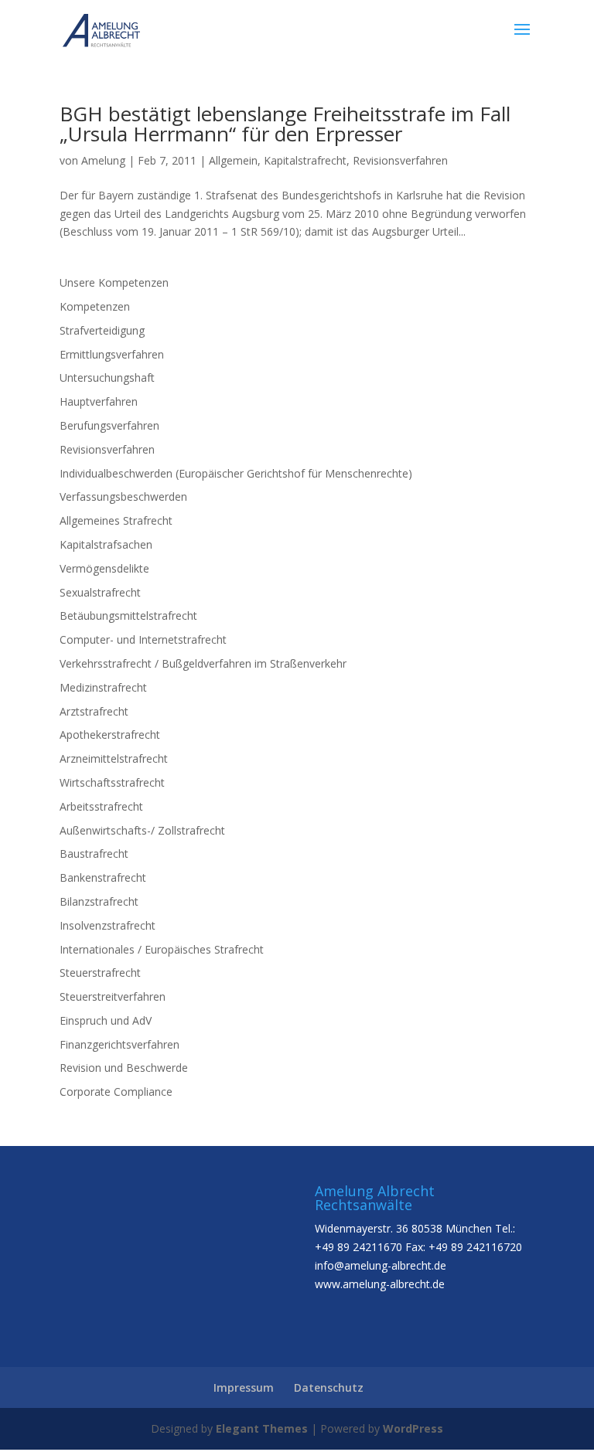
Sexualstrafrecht (100, 592)
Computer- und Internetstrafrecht (143, 639)
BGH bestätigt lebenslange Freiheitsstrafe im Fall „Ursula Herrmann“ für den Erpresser (285, 124)
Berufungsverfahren (109, 425)
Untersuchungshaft (107, 377)
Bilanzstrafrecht (99, 901)
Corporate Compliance (116, 1091)
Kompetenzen (95, 306)
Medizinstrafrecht (103, 687)
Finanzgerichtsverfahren (119, 1044)
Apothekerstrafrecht (110, 734)
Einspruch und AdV (106, 1020)
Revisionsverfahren (400, 160)
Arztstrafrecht (94, 711)
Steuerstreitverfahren (113, 996)
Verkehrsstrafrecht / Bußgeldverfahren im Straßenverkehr (203, 663)
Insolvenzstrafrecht (107, 925)
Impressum (243, 1387)
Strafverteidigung (102, 330)
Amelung (103, 160)
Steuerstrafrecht (100, 972)
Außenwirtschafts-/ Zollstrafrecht (142, 830)
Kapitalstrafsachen (106, 544)
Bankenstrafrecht (103, 877)
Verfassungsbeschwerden (123, 496)
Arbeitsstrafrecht (101, 806)
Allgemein (233, 160)
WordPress (413, 1428)
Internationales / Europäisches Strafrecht (162, 949)
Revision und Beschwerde (124, 1067)
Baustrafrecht (94, 853)
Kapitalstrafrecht (305, 160)
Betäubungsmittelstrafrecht (128, 615)
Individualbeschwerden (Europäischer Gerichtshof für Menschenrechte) (236, 473)
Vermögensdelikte (104, 568)
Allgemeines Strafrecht (116, 520)
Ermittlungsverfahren (112, 354)
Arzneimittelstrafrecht (114, 758)
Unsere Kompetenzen (114, 282)
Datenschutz (329, 1387)
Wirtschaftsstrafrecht (112, 782)
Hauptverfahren (99, 401)
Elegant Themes (262, 1428)
